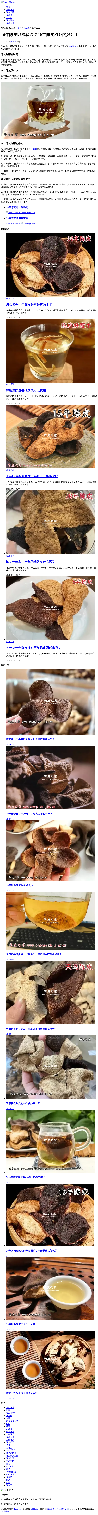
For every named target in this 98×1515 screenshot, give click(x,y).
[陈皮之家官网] (8, 2)
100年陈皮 (10, 1450)
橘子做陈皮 (11, 1453)
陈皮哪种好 (11, 1413)
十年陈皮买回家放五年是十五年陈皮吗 (32, 476)
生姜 (8, 1482)
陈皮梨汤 (10, 1458)
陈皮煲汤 (10, 1442)
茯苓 (8, 1445)
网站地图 (5, 1511)
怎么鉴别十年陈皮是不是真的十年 (29, 304)
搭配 (8, 1410)
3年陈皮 (9, 1466)
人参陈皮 (10, 1434)
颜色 (8, 1469)
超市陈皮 (10, 1407)
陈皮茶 (9, 15)
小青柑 (9, 18)
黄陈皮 (9, 1448)
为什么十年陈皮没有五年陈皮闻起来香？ (33, 647)
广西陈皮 (10, 1474)
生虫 (8, 1424)
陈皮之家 (17, 1509)
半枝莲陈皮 (11, 1472)
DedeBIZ (34, 1509)
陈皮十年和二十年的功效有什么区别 (30, 562)
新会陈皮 (10, 10)
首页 (8, 7)
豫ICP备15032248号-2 (56, 1509)
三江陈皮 (10, 1440)
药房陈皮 (10, 1432)
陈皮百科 (10, 20)
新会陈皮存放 (12, 1421)
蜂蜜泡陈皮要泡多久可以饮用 (26, 390)
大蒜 (8, 1418)
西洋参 (9, 1429)
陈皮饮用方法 (12, 1456)
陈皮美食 (10, 23)
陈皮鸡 (9, 1477)
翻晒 (8, 1464)
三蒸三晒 (10, 1461)
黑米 (8, 1480)
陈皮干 (9, 1485)
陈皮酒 (9, 1416)
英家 (8, 1426)
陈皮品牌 (10, 12)
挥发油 (34, 149)
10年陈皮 (72, 46)
